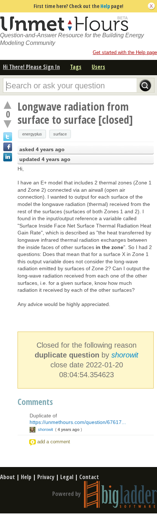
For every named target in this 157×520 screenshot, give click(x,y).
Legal (66, 477)
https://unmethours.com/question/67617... (78, 422)
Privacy (45, 477)
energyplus (32, 134)
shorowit (124, 355)
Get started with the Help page (125, 52)
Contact (89, 477)
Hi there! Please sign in (31, 67)
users (98, 67)
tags (75, 67)
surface (60, 134)
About (7, 477)
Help (105, 6)
